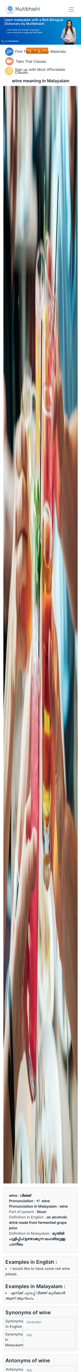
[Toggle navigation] (71, 9)
